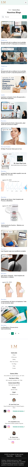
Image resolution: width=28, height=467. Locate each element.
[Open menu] (25, 2)
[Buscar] (24, 17)
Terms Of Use (18, 456)
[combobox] (11, 17)
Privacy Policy (10, 456)
